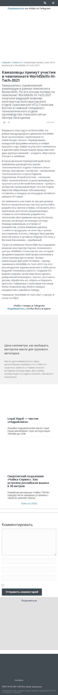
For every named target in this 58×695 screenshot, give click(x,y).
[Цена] (27, 330)
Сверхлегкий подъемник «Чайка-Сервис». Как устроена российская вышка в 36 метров (28, 481)
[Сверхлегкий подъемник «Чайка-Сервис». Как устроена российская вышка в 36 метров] (29, 456)
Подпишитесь (16, 8)
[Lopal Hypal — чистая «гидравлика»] (29, 400)
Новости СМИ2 (29, 503)
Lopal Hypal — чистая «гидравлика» (22, 420)
